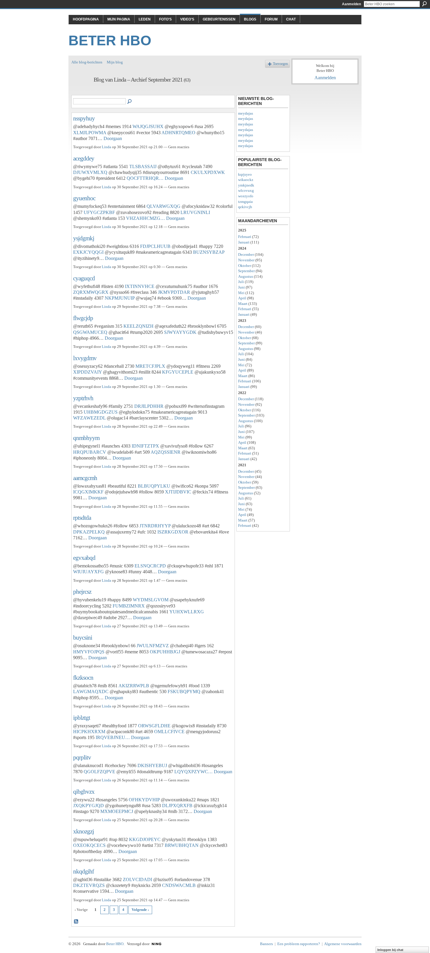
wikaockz (245, 179)
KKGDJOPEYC (145, 839)
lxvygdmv (85, 358)
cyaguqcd (84, 278)
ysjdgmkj (83, 238)
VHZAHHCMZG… (145, 218)
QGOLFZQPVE (99, 771)
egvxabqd (84, 557)
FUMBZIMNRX (129, 605)
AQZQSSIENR (165, 452)
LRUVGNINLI (195, 212)
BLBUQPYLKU (154, 486)
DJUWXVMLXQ (90, 172)
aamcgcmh (85, 477)
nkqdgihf (83, 871)
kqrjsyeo (245, 174)
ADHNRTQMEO (178, 132)
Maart (242, 303)
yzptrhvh (83, 398)
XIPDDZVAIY (87, 372)
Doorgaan (113, 138)
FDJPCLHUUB (155, 246)
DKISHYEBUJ (152, 765)
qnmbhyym (86, 437)
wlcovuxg (246, 190)
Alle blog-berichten (86, 62)
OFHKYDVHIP (144, 799)
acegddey (83, 158)
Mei (241, 293)
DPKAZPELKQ (89, 531)
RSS (76, 921)
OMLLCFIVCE (169, 731)
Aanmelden (351, 4)
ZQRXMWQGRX (91, 292)
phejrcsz (82, 591)
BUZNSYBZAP (208, 252)
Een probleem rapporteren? (298, 944)
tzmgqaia (245, 201)
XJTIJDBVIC (178, 491)
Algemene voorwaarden (343, 944)
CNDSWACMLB (179, 885)
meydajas (245, 113)
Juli (241, 281)
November (246, 260)
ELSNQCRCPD (150, 565)
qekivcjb (245, 207)
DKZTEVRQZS (89, 885)
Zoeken (424, 3)
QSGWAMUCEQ (90, 332)
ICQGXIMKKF (88, 491)
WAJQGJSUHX (148, 126)
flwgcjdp (83, 318)
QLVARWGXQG (163, 206)
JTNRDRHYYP (155, 525)
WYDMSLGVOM (150, 599)
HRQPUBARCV (89, 452)
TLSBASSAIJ (142, 166)
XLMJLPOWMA (89, 132)
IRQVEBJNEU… (113, 737)
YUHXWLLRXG (186, 611)
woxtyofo (245, 196)
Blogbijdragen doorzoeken (130, 101)
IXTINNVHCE (139, 286)
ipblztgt (81, 717)
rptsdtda (82, 517)
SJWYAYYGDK (180, 332)
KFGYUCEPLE (177, 372)
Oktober (244, 265)
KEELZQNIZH (138, 326)
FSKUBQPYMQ (184, 691)
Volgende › (140, 909)
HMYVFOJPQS (88, 651)
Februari (244, 236)
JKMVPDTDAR (174, 292)
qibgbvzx (83, 791)
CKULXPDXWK (208, 172)
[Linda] (80, 92)
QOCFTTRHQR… (145, 178)
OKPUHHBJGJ (165, 651)
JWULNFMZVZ (153, 645)
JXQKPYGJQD (88, 805)
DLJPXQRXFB (177, 805)
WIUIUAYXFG (88, 571)
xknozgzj (83, 831)
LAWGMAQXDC (91, 691)
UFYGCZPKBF (99, 212)
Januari (244, 242)
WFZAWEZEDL (89, 417)
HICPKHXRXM (89, 731)
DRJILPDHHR (149, 406)
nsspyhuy (84, 118)
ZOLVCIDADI (137, 879)
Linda (106, 147)
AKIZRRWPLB (133, 685)
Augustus (245, 276)
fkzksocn (83, 677)
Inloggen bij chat (390, 950)
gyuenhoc (84, 198)
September (246, 271)
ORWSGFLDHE (154, 725)
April (242, 298)
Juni (241, 287)
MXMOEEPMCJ (116, 811)
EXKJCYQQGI (88, 252)
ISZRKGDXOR (172, 531)
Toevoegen (280, 64)
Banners (266, 944)
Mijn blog (115, 62)
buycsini (82, 637)
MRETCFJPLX (150, 366)
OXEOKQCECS (89, 845)
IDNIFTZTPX (145, 445)
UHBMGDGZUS (101, 412)
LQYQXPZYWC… (193, 771)
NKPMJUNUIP (120, 298)
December (246, 254)
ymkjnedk (246, 185)
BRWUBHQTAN (182, 845)
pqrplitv (82, 757)
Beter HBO (109, 40)
